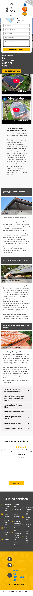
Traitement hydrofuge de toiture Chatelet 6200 (17, 526)
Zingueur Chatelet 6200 (27, 519)
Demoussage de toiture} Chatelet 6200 (28, 511)
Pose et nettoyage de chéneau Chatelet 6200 (7, 519)
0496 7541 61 (12, 6)
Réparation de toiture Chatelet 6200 (17, 536)
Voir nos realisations (12, 71)
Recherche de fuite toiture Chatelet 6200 (28, 529)
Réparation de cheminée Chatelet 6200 (17, 514)
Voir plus (16, 483)
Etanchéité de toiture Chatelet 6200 (7, 508)
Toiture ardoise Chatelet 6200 (27, 540)
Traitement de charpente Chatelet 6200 (7, 532)
